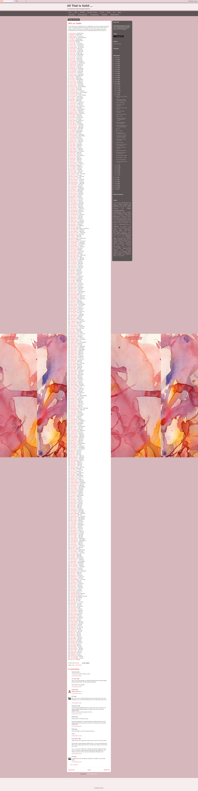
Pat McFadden (73, 184)
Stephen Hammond (74, 516)
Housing (120, 222)
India (118, 224)
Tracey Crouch (73, 180)
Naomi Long (73, 249)
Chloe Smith (73, 290)
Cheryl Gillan (73, 360)
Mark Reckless (73, 207)
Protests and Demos (124, 238)
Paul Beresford (73, 642)
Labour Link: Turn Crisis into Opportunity (121, 145)
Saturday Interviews (114, 14)
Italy (130, 224)
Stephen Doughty (74, 467)
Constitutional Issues (119, 212)
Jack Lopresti (73, 637)
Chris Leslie (73, 286)
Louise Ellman (73, 267)
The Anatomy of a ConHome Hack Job (121, 133)
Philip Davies (73, 197)
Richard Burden (73, 305)
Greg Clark (72, 300)
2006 (116, 189)
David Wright (73, 366)
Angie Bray (72, 418)
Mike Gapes (73, 256)
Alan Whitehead (73, 510)
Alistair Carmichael (74, 395)
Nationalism (124, 232)
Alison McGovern (74, 124)
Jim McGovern (73, 611)
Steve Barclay (73, 252)
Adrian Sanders (73, 426)
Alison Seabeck (73, 649)
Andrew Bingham (74, 460)
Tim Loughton (73, 130)
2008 (116, 185)
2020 (116, 69)
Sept (117, 90)
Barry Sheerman (74, 434)
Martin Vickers (73, 587)
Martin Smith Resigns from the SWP (121, 123)
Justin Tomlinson (74, 392)
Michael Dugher (73, 128)
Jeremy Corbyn (73, 83)
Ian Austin (72, 227)
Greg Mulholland (73, 135)
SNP (118, 245)
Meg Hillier (72, 269)
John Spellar (73, 345)
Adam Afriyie (73, 367)
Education (128, 215)
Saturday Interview (118, 242)
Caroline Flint (73, 72)
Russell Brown (73, 469)
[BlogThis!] (84, 663)
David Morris (73, 505)
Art (130, 202)
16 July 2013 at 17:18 (76, 735)
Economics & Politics (92, 12)
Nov (117, 87)
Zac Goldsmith (73, 61)
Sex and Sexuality (126, 243)
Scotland (120, 243)
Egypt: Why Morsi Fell (121, 150)
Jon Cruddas (73, 168)
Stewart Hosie (73, 422)
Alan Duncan (73, 260)
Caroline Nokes (73, 479)
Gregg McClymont (74, 321)
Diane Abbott (73, 48)
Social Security (126, 245)
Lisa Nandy (72, 137)
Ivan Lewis (72, 235)
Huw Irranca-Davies (74, 232)
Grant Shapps (72, 43)
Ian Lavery (72, 280)
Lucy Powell (73, 172)
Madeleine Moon (74, 627)
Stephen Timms (74, 221)
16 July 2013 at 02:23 (76, 726)
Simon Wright (73, 512)
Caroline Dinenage (74, 430)
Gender (108, 12)
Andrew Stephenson (74, 238)
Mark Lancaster (73, 583)
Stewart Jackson (74, 208)
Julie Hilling (73, 507)
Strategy (115, 249)
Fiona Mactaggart (74, 436)
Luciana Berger (73, 69)
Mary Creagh (73, 142)
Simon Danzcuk (74, 397)
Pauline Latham (73, 390)
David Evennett (73, 319)
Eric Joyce (72, 156)
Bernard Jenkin (73, 276)
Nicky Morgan (73, 245)
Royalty (125, 241)
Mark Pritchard (73, 528)
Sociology (82, 12)
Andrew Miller (73, 603)
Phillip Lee (72, 451)
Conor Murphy (73, 262)
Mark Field (72, 454)
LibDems (124, 228)
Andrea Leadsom (74, 328)
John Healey (73, 377)
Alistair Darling (73, 204)
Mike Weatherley (74, 457)
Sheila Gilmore (73, 534)
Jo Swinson (72, 97)
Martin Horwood (73, 304)
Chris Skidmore (73, 472)
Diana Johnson (73, 149)
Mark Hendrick (73, 646)
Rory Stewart (73, 96)
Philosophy (128, 235)
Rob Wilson (73, 635)
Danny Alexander (73, 86)
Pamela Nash (73, 248)
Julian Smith (73, 464)
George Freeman (74, 338)
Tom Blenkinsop (74, 203)
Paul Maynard (73, 357)
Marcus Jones (73, 631)
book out (115, 28)
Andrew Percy (73, 402)
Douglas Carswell (74, 90)
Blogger (101, 788)
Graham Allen (73, 523)
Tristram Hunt (73, 105)
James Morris (73, 543)
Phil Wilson (72, 399)
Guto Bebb (72, 599)
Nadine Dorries (73, 64)
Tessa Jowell (73, 82)
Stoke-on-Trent (127, 248)
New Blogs (123, 233)
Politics (73, 665)
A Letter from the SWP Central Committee (121, 136)
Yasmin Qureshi (74, 374)
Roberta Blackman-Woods (76, 408)
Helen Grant (73, 273)
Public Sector (117, 240)
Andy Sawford (73, 194)
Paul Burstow (73, 189)
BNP (121, 205)
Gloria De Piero (73, 85)
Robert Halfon (73, 145)
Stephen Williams (74, 342)
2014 (116, 81)
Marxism (115, 231)
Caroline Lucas (72, 44)
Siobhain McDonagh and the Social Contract (121, 126)
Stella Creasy (73, 60)
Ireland (127, 224)
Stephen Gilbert (73, 243)
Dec (117, 85)
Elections (116, 217)
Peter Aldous (73, 463)
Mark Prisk (72, 496)
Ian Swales (72, 475)
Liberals (129, 228)
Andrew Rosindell (74, 484)
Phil (73, 696)
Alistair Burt (73, 307)
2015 (116, 79)
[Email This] (83, 663)
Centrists (115, 208)
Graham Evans (73, 509)
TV (124, 252)
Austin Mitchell (73, 419)
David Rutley (73, 527)
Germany (129, 219)
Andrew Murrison (74, 601)
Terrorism (115, 251)
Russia (129, 241)
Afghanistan (115, 202)
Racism (123, 240)
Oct (117, 88)
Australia (115, 204)
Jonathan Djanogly (74, 409)
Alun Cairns (73, 331)
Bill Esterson (73, 272)
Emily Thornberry (74, 134)
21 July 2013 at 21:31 (76, 761)
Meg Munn (72, 478)
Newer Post (71, 770)
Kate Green (72, 133)
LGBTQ (119, 228)
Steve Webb (73, 222)
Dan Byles (72, 294)
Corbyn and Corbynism (122, 212)
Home (70, 12)
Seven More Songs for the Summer (121, 153)
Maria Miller (72, 165)
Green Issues (121, 221)
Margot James (73, 217)
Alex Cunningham (74, 363)
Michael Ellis (73, 526)
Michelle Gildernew (74, 246)
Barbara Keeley (73, 384)
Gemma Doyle (73, 263)
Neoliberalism (116, 233)
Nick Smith (72, 620)
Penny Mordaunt (74, 370)
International (104, 14)
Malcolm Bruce (73, 443)
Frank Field (72, 368)
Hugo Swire (73, 387)
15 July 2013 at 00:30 (76, 675)
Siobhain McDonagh (74, 482)
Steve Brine (73, 364)
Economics (121, 215)
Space (129, 247)
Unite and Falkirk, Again (121, 155)
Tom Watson (72, 39)
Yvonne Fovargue (74, 566)
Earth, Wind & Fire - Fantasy (120, 105)
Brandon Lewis (73, 199)
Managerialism (127, 229)
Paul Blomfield (73, 401)
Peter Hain (72, 100)
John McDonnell (73, 102)
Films (125, 218)
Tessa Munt (73, 495)
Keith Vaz (72, 239)
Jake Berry (72, 213)
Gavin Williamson (74, 545)
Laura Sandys (73, 293)
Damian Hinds (73, 373)
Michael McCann (74, 531)
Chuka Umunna (73, 46)
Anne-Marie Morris (74, 420)
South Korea (124, 246)
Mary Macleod (73, 288)
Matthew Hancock (74, 113)
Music (118, 232)
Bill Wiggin (72, 653)
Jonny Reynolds (73, 126)
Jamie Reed (72, 107)
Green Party (128, 221)
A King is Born (119, 116)
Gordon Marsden (74, 623)
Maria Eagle (72, 152)
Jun (117, 165)
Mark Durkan (73, 415)
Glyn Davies (73, 465)
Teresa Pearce (73, 325)
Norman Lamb (73, 155)
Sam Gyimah (73, 228)
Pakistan (119, 235)
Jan (117, 174)
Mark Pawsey (73, 578)
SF (114, 245)
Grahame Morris (74, 187)
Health (115, 222)
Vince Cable (72, 54)
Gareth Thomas (73, 458)
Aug (117, 92)
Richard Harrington (74, 333)
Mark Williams (73, 447)
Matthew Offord (73, 596)
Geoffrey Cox (73, 354)
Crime (125, 213)
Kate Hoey (72, 573)
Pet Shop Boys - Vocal (121, 157)
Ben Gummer (73, 335)
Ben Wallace (73, 625)
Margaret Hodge (73, 112)
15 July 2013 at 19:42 (76, 703)
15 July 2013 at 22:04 (76, 714)
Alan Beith (72, 641)
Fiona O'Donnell (73, 489)
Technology (128, 249)
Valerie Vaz (72, 632)
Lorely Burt (72, 557)
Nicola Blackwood (74, 326)
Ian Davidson (73, 586)
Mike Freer (72, 416)
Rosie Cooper (73, 429)
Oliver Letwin (73, 568)
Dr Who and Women (120, 102)
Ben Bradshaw (73, 71)
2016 (116, 77)
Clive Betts (72, 499)
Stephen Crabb (73, 477)
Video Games (72, 14)
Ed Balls (71, 41)
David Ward (73, 423)
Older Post (107, 770)
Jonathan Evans (74, 576)
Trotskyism (120, 252)
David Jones (73, 200)
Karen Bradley (73, 500)
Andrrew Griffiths (74, 359)
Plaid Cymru (116, 237)
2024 (116, 61)
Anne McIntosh (73, 558)
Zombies (122, 255)
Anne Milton (73, 361)
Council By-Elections (82, 14)
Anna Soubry (73, 309)
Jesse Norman (73, 110)
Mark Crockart (73, 519)
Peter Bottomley (74, 617)
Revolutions (120, 241)
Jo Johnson (73, 322)
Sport (114, 248)
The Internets (79, 665)
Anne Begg (72, 196)
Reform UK (128, 240)
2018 (116, 73)
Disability (115, 215)
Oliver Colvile (73, 520)
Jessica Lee (73, 572)
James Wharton (73, 541)
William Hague (72, 36)
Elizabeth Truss (73, 141)
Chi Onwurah (73, 186)
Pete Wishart (73, 332)
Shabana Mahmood (74, 298)
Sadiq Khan (72, 67)
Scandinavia (128, 242)
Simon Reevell (73, 551)
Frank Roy (72, 580)
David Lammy (73, 65)
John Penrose (73, 103)
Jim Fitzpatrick (73, 564)
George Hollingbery (74, 579)
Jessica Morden (74, 610)
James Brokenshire (74, 295)
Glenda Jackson (74, 220)
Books (119, 12)
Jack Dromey (73, 190)
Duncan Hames (73, 291)
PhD (123, 235)
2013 (116, 83)
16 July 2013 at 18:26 (76, 753)
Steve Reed (72, 114)
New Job (118, 128)
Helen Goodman (74, 356)
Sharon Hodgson (74, 176)
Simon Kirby (73, 411)
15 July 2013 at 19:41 (76, 693)
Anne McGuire (73, 406)
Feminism (121, 218)
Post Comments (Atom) (92, 773)
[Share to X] (85, 663)
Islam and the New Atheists (120, 111)
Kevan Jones (73, 498)
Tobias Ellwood (73, 594)
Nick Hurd (72, 270)
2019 (116, 71)
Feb (117, 173)
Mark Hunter (73, 562)
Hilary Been (72, 121)
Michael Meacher (74, 214)
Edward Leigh (73, 655)
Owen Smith (73, 301)
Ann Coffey (72, 554)
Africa (120, 202)
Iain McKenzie (73, 590)
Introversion (122, 224)
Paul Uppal (72, 592)
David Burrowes (73, 404)
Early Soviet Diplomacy (121, 114)
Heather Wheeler (74, 446)
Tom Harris (72, 78)
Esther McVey (73, 138)
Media (121, 231)
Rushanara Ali (73, 380)
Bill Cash (72, 548)
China (122, 208)
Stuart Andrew (73, 283)
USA (129, 252)
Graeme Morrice (74, 648)
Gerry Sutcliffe (73, 535)
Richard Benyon (74, 225)
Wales (123, 254)
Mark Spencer (73, 427)
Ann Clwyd (72, 607)
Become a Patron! (117, 43)
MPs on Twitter (74, 23)
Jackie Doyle (73, 652)
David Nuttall (73, 530)
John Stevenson (74, 559)
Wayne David (73, 503)
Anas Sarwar (73, 316)
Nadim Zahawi (73, 171)
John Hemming (73, 550)
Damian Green (73, 352)
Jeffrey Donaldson (74, 346)
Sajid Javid (72, 450)
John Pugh (72, 597)
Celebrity (129, 206)
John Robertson (73, 485)
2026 (116, 57)
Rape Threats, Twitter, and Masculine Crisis (121, 100)
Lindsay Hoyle (73, 569)
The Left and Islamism (121, 159)
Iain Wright (72, 468)
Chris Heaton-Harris (74, 255)
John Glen (72, 318)
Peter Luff (72, 324)
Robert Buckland (74, 311)
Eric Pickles (72, 57)
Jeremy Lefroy (73, 493)
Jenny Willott (73, 524)
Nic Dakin (72, 340)
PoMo (115, 238)
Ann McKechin (73, 547)
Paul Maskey (73, 277)
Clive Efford (73, 506)
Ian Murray (72, 236)
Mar (117, 171)
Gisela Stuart (73, 169)
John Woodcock (73, 127)
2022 (116, 65)
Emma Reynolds (74, 183)
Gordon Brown (73, 81)
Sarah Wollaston (73, 120)
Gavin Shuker (73, 215)
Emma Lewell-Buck (74, 513)
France (115, 219)
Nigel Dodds (73, 336)
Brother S (123, 206)
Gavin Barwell (73, 210)
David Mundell (73, 382)
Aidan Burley (73, 218)
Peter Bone (72, 461)
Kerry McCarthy (73, 74)
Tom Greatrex (73, 206)
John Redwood (73, 166)
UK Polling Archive (94, 14)
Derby (129, 213)
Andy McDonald (73, 533)
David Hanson (73, 162)
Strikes (122, 249)
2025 (116, 59)
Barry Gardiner (73, 201)
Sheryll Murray (73, 378)
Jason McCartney (74, 229)
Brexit (129, 205)
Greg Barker (72, 99)
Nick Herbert (72, 116)
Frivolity (119, 219)
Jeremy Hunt (73, 53)
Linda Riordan (73, 432)
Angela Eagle (73, 158)
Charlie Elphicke (74, 297)
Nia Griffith (72, 589)
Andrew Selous (73, 398)
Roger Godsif (73, 502)
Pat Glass (72, 329)
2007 (116, 187)
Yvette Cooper (73, 55)
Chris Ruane (73, 585)
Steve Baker (72, 159)
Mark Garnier (73, 441)
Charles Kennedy (74, 95)
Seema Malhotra (74, 231)
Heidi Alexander (73, 315)
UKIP (126, 252)
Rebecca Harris (73, 613)
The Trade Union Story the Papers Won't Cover (121, 119)
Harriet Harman (73, 50)
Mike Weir (72, 474)
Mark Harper (73, 514)
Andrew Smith (73, 616)
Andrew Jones (73, 544)
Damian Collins (73, 284)
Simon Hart (72, 644)
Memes (125, 231)
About (75, 12)
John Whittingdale (74, 658)
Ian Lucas (72, 471)
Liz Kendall (72, 93)
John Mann (72, 281)
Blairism (120, 204)
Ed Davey (72, 491)
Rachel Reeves (73, 68)
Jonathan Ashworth (74, 173)
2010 (116, 181)
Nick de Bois (73, 154)
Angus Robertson (74, 179)
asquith (73, 689)
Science (115, 243)
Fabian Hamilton (74, 347)
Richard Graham (74, 621)
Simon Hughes (73, 448)
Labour (116, 226)
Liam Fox (72, 274)
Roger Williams (73, 561)
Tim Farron (72, 79)
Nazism (129, 232)
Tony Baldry (73, 444)
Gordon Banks (73, 624)
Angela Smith (73, 343)
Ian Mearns (72, 394)
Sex (114, 12)
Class (129, 208)
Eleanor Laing (73, 651)
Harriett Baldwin (73, 211)
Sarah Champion (74, 481)
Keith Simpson (73, 638)
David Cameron (72, 33)
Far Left (102, 12)
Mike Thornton (73, 517)
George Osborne (73, 47)
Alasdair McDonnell (74, 571)
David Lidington (73, 308)
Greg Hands (72, 147)
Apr (117, 169)
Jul (117, 94)
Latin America (123, 226)
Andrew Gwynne (73, 140)
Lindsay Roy (73, 628)
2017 (116, 75)
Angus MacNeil (73, 287)
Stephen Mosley (74, 350)
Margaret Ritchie (74, 538)
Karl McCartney (73, 353)
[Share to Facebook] (87, 663)
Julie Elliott (72, 555)
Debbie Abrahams (74, 151)
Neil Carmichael (73, 565)
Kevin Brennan (73, 117)
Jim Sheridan (73, 391)
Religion (115, 241)
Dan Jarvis (72, 119)
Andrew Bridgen (73, 413)
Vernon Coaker (73, 488)
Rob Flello (72, 453)
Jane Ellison (73, 604)
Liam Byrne (72, 88)
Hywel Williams (73, 492)
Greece (115, 221)
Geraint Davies (73, 371)
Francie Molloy (73, 537)
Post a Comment (74, 764)
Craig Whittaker (73, 521)
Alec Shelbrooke (74, 388)
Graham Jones (73, 440)
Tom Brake (72, 131)
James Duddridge (74, 385)
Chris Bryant (72, 58)
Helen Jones (73, 639)
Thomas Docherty (74, 552)
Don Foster (72, 192)
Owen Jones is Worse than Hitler (121, 139)
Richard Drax (73, 618)
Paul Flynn (72, 177)
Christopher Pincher (74, 339)
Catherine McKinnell (74, 241)
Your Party (118, 255)
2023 (116, 63)
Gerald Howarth (73, 437)
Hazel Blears (73, 224)
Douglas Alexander (74, 62)
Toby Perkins (73, 144)
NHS (127, 233)
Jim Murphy (72, 89)
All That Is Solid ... (80, 5)
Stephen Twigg (73, 75)
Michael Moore (73, 349)
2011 (116, 179)
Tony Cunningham (74, 656)
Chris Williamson (74, 242)
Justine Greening (73, 163)
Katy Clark (72, 600)
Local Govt (117, 229)
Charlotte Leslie (73, 433)
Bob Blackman (73, 630)
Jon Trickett (73, 312)
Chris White (73, 381)
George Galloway (73, 37)
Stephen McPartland (75, 593)
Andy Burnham (73, 51)
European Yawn (119, 142)
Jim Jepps (74, 678)
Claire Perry (72, 161)
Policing (122, 237)
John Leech (73, 302)
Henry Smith (73, 614)
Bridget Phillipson (74, 182)
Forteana (129, 218)
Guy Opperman (73, 439)
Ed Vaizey (72, 76)
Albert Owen (73, 634)
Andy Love (72, 659)
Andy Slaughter (73, 148)
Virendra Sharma (74, 259)
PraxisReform (75, 738)
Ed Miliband (72, 34)
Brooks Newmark (74, 258)
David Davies (73, 575)
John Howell (73, 645)
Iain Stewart (73, 405)
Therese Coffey (73, 193)
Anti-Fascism (125, 202)
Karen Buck (73, 425)
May (117, 167)
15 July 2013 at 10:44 (76, 686)
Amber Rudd (73, 412)
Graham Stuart (73, 266)
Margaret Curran (74, 234)
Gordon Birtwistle (74, 540)
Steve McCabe (73, 279)
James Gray (73, 375)
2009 (116, 183)
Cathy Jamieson (74, 314)
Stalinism (119, 248)
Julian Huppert (73, 109)
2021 (116, 67)
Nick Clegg (71, 40)
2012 (116, 177)
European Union (126, 216)
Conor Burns (73, 265)
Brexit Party (116, 206)
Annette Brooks (73, 486)
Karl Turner (72, 175)
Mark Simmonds (74, 456)
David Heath (73, 606)
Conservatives (118, 210)
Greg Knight (73, 582)
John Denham (73, 123)
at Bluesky (118, 29)
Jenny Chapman (74, 250)
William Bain (73, 253)
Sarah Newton (73, 609)
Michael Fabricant (74, 106)
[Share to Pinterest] (88, 663)
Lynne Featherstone (74, 92)
